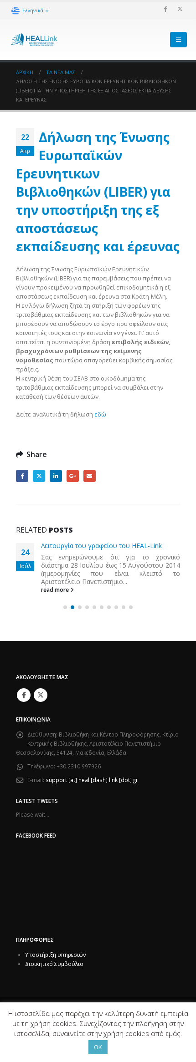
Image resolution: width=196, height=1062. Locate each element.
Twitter (39, 476)
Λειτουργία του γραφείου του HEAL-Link (101, 545)
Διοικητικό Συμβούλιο (54, 963)
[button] (178, 39)
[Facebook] (165, 8)
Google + (73, 476)
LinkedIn (56, 476)
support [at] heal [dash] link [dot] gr (92, 779)
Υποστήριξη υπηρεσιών (55, 954)
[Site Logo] (34, 40)
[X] (180, 8)
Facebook (22, 476)
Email (89, 476)
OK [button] (98, 1047)
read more (55, 590)
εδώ (100, 414)
